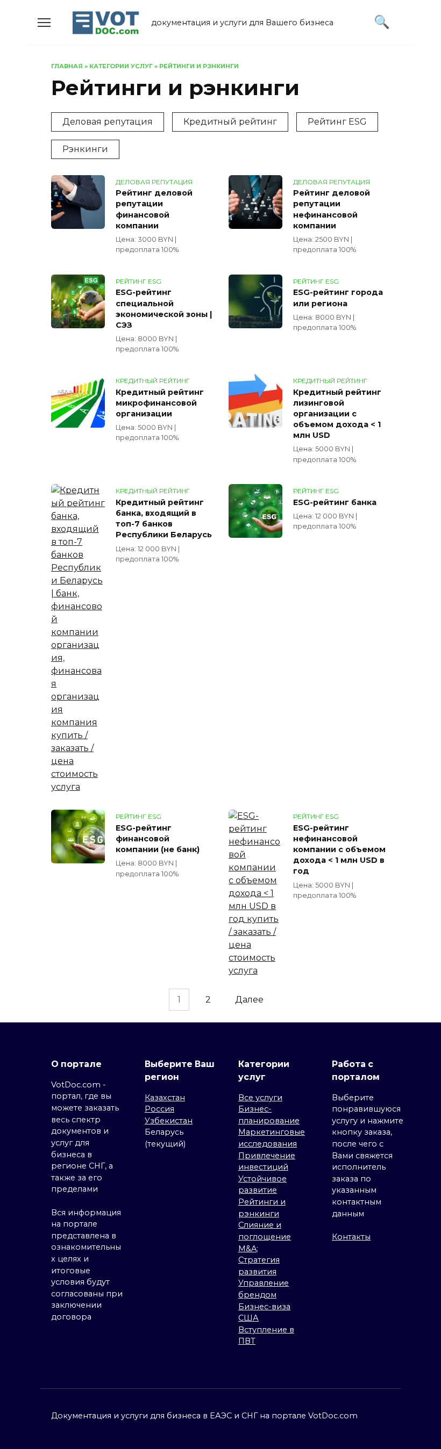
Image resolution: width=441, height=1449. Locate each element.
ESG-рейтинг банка (334, 502)
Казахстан (165, 1097)
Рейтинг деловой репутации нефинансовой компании (331, 209)
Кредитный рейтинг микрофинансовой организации (160, 403)
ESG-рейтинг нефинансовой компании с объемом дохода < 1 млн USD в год (339, 849)
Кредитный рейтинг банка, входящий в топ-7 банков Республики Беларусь (164, 518)
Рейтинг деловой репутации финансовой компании (154, 209)
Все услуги (260, 1097)
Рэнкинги (85, 149)
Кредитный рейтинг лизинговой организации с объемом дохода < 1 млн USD (337, 414)
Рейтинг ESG (337, 122)
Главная (67, 66)
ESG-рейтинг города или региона (338, 298)
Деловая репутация (107, 122)
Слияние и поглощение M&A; (264, 1236)
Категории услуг (121, 66)
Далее (249, 999)
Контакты (351, 1237)
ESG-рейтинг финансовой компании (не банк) (158, 838)
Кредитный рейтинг (230, 122)
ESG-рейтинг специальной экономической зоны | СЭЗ (164, 309)
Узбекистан (169, 1121)
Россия (159, 1109)
